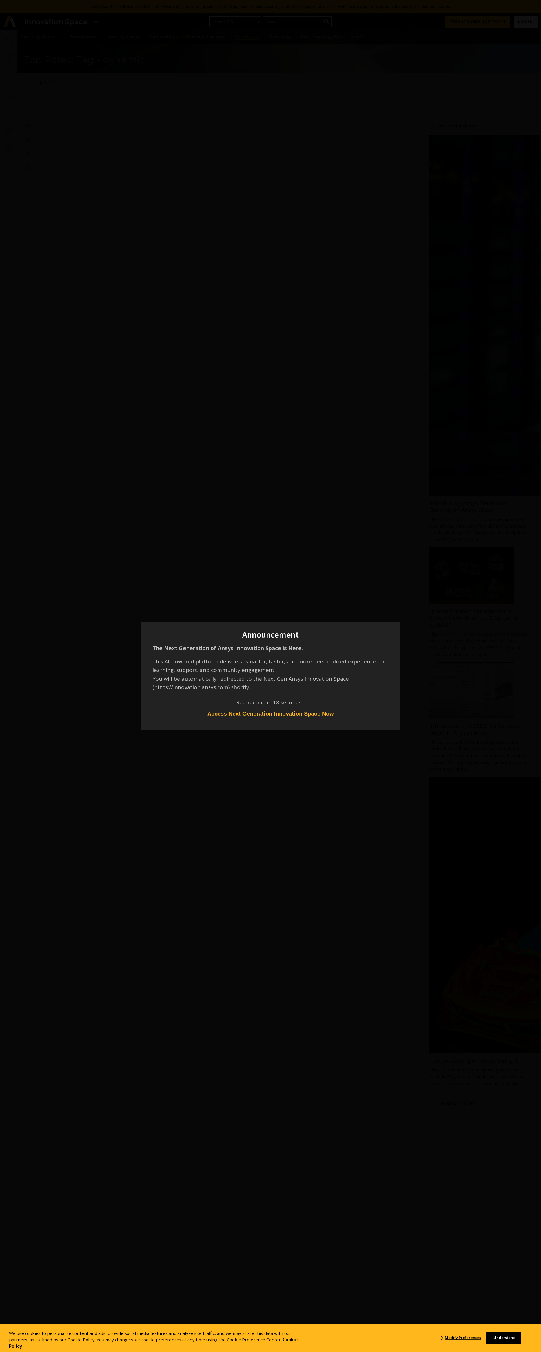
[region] (270, 1338)
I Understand (503, 1337)
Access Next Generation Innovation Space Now (270, 714)
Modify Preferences (463, 1337)
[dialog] (270, 676)
